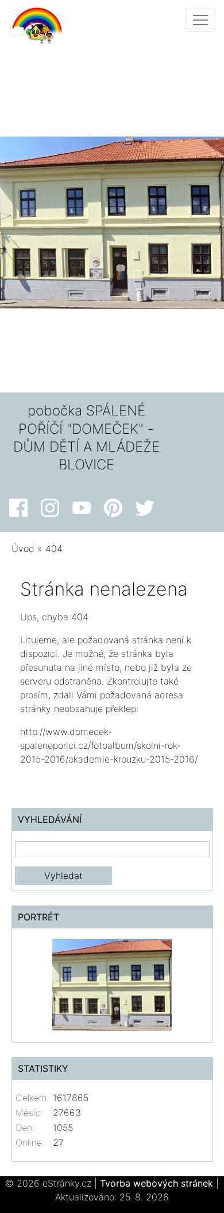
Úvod (22, 548)
